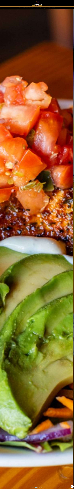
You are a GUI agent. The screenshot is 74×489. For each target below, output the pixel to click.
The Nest (49, 7)
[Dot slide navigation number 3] (36, 487)
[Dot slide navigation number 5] (40, 487)
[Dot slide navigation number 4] (38, 487)
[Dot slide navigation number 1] (32, 487)
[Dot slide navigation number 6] (42, 487)
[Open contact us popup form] (72, 486)
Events (36, 7)
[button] (2, 486)
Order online (25, 7)
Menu (19, 7)
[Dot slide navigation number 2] (34, 487)
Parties (41, 7)
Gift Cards (54, 7)
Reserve (31, 7)
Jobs (45, 7)
